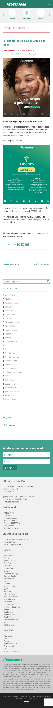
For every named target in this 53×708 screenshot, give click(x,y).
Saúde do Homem (12, 384)
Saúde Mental (10, 387)
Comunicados (10, 314)
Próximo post (41, 264)
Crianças (8, 318)
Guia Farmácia (9, 646)
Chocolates (27, 18)
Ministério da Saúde (11, 651)
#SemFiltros (10, 295)
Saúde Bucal (10, 380)
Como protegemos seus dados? (16, 539)
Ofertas (7, 515)
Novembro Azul (11, 361)
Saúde (38, 54)
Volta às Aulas (10, 399)
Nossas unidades (10, 518)
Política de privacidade (12, 544)
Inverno (8, 337)
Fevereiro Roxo (11, 330)
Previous (9, 15)
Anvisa (6, 641)
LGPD (7, 345)
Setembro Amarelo (12, 391)
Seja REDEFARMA (10, 520)
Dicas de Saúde (28, 54)
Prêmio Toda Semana (13, 372)
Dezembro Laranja (12, 322)
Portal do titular (10, 542)
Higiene (8, 334)
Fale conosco (9, 526)
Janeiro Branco (11, 341)
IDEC (6, 649)
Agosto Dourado (11, 303)
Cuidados (41, 18)
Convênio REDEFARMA (12, 523)
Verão (44, 54)
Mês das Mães (10, 353)
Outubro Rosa (10, 368)
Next (46, 15)
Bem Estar (16, 54)
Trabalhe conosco (11, 528)
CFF (5, 638)
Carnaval (8, 310)
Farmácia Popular (10, 643)
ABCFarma (8, 636)
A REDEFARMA (9, 513)
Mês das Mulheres (12, 357)
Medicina (8, 349)
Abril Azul (8, 299)
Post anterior (11, 264)
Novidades (9, 364)
